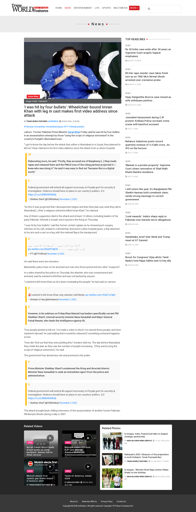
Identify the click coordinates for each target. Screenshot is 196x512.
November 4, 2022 (55, 253)
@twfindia (53, 121)
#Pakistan (29, 126)
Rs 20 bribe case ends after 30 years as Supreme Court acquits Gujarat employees (148, 53)
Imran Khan (74, 132)
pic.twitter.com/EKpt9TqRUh (43, 249)
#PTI (66, 126)
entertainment (83, 8)
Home (58, 8)
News (68, 8)
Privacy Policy (107, 501)
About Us (74, 501)
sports (106, 8)
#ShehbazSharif (76, 126)
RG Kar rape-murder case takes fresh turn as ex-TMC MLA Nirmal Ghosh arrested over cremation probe (146, 77)
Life (97, 8)
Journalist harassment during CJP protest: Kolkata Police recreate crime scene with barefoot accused (147, 121)
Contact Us (121, 501)
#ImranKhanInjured (54, 126)
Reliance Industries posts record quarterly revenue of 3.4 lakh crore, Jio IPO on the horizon (147, 145)
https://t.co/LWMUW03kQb (42, 194)
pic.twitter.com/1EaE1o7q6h (100, 294)
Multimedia (120, 8)
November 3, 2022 (68, 199)
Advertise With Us (89, 501)
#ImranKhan (39, 126)
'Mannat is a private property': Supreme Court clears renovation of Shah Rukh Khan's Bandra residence (147, 169)
